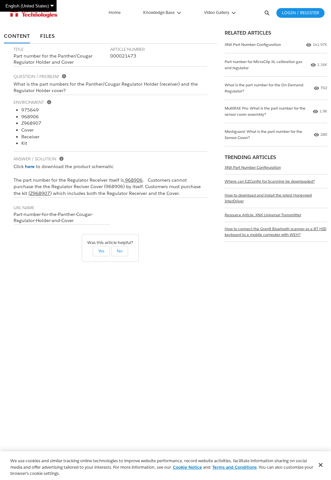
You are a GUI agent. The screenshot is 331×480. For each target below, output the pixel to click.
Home (115, 12)
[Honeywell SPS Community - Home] (33, 13)
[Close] (321, 465)
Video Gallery (216, 12)
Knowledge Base (159, 12)
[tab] (17, 36)
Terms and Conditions (234, 467)
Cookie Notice (187, 467)
